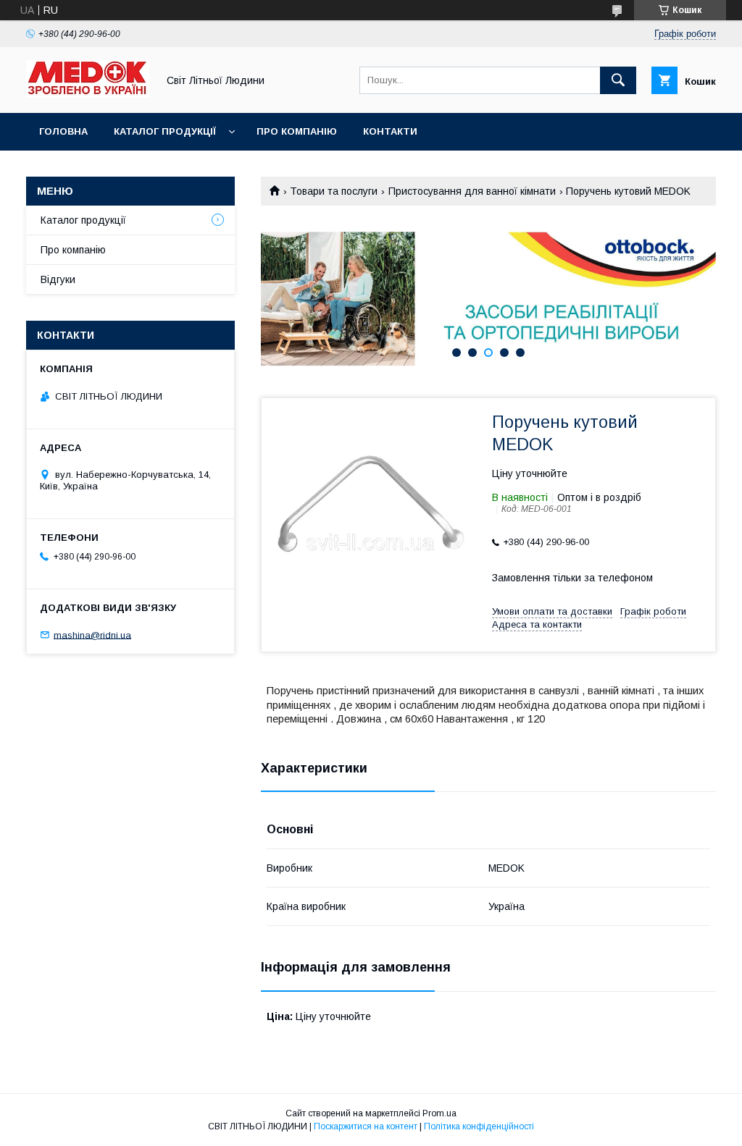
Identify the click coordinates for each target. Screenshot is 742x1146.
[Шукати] (618, 80)
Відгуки (58, 279)
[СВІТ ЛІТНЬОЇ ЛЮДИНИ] (87, 94)
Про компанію (297, 131)
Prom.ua (439, 1113)
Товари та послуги (334, 191)
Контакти (390, 131)
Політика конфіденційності (479, 1126)
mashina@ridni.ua (92, 634)
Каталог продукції (165, 131)
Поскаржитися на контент (365, 1126)
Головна (63, 131)
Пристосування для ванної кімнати (472, 191)
